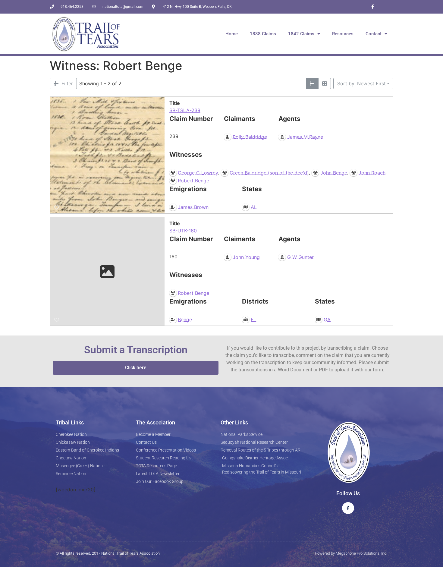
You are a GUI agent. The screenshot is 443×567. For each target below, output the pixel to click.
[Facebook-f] (372, 7)
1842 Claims (301, 33)
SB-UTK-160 (183, 231)
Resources (342, 33)
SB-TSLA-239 (184, 110)
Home (231, 33)
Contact (374, 33)
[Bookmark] (56, 207)
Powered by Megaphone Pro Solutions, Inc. (351, 553)
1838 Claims (263, 33)
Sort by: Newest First (361, 83)
